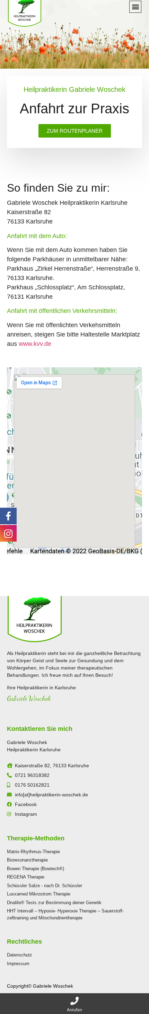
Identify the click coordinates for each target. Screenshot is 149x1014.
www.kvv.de (35, 343)
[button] (135, 7)
